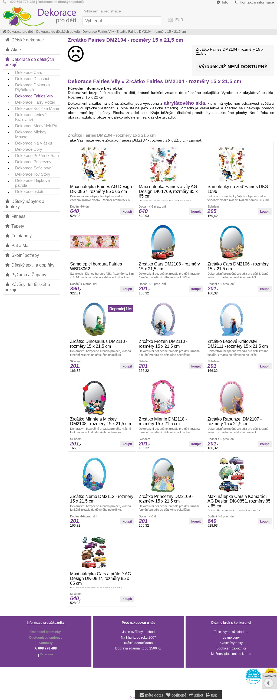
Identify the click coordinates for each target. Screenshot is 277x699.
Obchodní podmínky (45, 632)
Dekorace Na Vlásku (33, 143)
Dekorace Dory (28, 149)
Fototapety (21, 235)
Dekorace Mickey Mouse (31, 134)
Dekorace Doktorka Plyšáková (32, 87)
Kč (170, 20)
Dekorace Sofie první (33, 168)
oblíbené (178, 695)
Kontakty (46, 643)
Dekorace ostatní (30, 191)
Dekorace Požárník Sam (37, 155)
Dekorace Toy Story (32, 174)
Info (224, 2)
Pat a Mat (19, 245)
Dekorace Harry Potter (35, 102)
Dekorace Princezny (33, 161)
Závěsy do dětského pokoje (27, 287)
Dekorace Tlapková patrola (32, 183)
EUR (179, 20)
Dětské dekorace (27, 39)
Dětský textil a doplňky (32, 264)
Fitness (17, 216)
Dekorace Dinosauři (32, 78)
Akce (15, 49)
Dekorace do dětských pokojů (29, 62)
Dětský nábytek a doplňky (24, 204)
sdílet (198, 695)
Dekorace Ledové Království (31, 117)
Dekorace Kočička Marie (37, 108)
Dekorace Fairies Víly (34, 96)
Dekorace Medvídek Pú (36, 125)
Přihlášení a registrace (102, 11)
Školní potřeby (24, 255)
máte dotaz (153, 695)
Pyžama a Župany (28, 274)
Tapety (17, 226)
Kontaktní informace (256, 2)
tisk (213, 695)
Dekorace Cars (28, 72)
